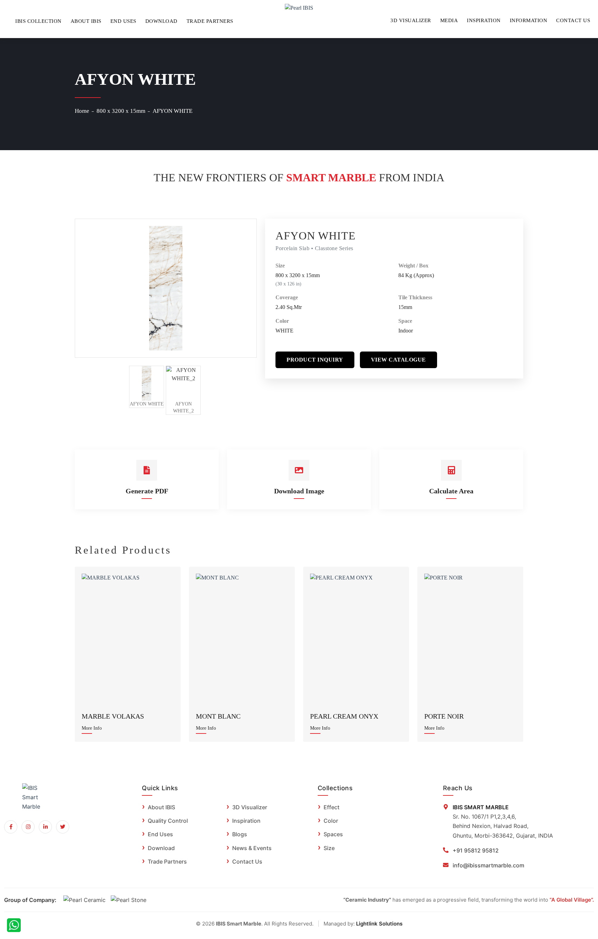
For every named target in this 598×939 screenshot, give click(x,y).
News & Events (252, 848)
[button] (314, 360)
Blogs (239, 834)
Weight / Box (413, 265)
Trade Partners (210, 21)
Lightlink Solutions (379, 923)
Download (161, 21)
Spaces (333, 834)
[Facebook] (10, 826)
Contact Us (573, 20)
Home (82, 111)
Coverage (286, 297)
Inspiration (484, 20)
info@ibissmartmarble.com (488, 865)
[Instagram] (28, 826)
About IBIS (86, 21)
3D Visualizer (410, 20)
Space (405, 321)
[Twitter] (62, 826)
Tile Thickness (415, 297)
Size (280, 265)
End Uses (123, 21)
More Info (92, 728)
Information (528, 20)
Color (282, 321)
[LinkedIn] (45, 826)
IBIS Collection (38, 21)
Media (449, 20)
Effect (331, 807)
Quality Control (168, 820)
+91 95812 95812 (476, 850)
